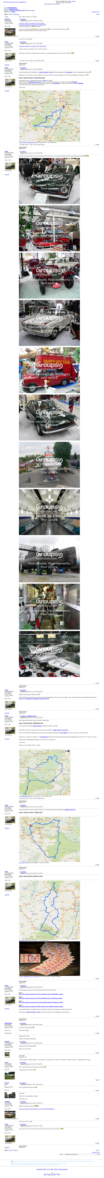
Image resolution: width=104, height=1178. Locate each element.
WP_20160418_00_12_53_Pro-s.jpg (30, 976)
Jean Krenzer (68, 72)
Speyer (45, 80)
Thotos (6, 41)
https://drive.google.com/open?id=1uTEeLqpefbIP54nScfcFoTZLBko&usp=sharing (40, 998)
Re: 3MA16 (23, 19)
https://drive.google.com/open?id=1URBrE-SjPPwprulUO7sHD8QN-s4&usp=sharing (41, 1006)
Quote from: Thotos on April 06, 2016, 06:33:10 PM (31, 23)
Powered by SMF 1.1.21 (43, 1169)
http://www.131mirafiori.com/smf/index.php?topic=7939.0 (34, 698)
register (73, 1)
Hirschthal (56, 83)
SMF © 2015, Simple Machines (59, 1169)
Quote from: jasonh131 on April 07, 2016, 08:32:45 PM (32, 46)
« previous (94, 11)
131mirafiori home (13, 9)
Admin (32, 10)
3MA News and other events (17, 10)
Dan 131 (7, 1082)
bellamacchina (8, 1023)
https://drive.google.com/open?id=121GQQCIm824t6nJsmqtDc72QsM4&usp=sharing (41, 1002)
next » (98, 11)
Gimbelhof (80, 83)
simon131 (7, 1041)
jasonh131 (7, 19)
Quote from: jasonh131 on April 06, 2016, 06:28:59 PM (32, 25)
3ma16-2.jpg (24, 862)
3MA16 (13, 11)
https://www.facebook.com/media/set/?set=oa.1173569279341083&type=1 (37, 1109)
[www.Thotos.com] (7, 65)
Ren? (51, 72)
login (69, 1)
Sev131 (6, 1062)
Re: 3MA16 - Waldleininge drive (28, 716)
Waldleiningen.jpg (25, 796)
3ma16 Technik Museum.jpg (28, 142)
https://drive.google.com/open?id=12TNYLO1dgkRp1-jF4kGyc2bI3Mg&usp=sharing (41, 994)
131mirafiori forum (12, 7)
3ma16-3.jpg (24, 940)
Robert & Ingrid (43, 72)
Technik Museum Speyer (34, 82)
